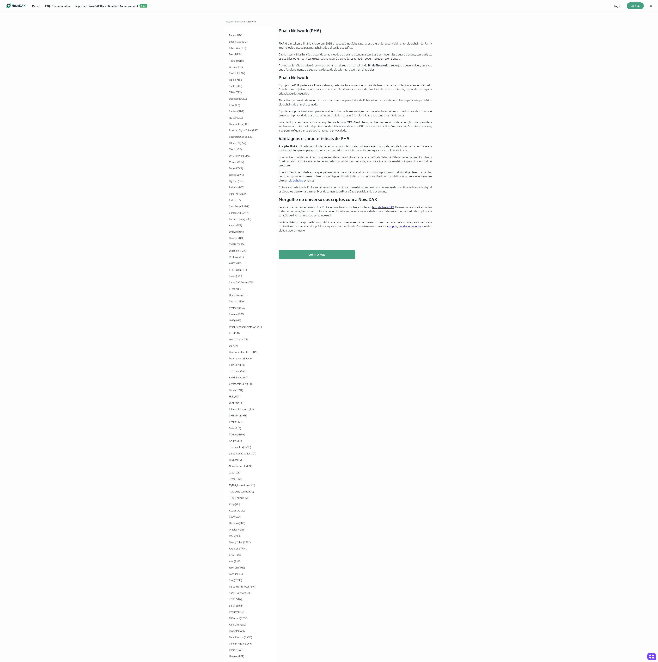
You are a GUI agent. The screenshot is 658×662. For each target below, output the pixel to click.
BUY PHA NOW (317, 254)
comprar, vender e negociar (404, 226)
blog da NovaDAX (383, 207)
